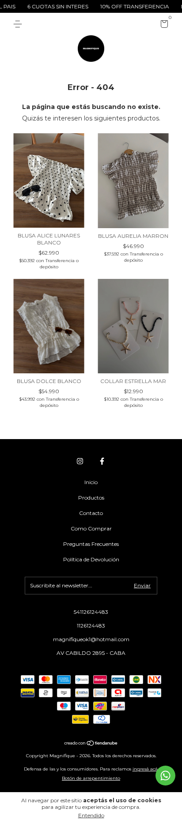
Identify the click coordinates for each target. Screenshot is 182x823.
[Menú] (19, 24)
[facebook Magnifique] (102, 461)
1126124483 (91, 625)
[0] (163, 25)
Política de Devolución (91, 559)
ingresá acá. (146, 769)
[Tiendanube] (91, 744)
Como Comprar (91, 528)
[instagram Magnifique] (79, 461)
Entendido (91, 815)
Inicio (91, 482)
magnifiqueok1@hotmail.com (91, 639)
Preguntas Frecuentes (91, 544)
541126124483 (91, 612)
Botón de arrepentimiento (91, 778)
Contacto (91, 513)
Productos (91, 497)
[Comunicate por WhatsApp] (165, 775)
